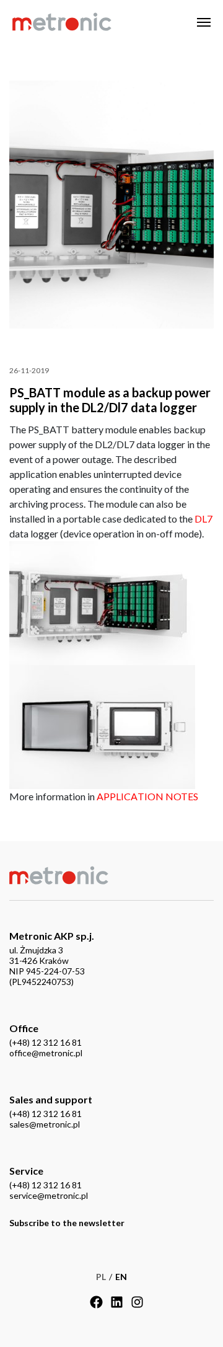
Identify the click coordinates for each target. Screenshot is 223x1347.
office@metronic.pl (45, 1053)
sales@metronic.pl (44, 1124)
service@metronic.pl (48, 1195)
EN (121, 1276)
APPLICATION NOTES (147, 796)
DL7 (203, 518)
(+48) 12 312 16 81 (45, 1042)
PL (101, 1276)
